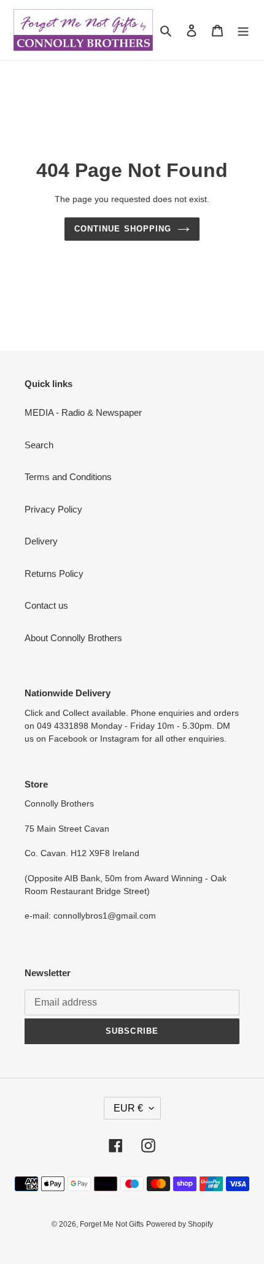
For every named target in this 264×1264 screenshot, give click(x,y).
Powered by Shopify (179, 1224)
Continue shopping (122, 228)
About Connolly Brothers (73, 638)
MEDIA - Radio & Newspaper (83, 412)
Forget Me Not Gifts (112, 1224)
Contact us (46, 605)
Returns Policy (54, 573)
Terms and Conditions (68, 477)
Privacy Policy (53, 509)
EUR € (128, 1108)
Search (39, 445)
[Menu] (243, 30)
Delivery (41, 541)
